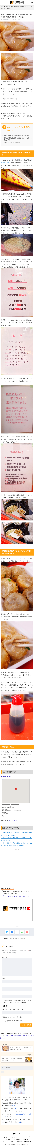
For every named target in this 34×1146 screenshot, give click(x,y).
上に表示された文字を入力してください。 (15, 1009)
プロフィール (24, 1139)
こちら (19, 1122)
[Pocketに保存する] (27, 932)
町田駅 (15, 820)
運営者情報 (20, 1141)
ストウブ (16, 1108)
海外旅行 (8, 1139)
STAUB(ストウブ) (25, 1137)
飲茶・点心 (11, 820)
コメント (5, 957)
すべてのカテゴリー (14, 1137)
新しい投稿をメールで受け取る (12, 1021)
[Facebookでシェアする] (12, 932)
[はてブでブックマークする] (17, 932)
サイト (4, 993)
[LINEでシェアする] (22, 932)
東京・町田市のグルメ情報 (17, 938)
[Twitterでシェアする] (7, 932)
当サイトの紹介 (16, 1139)
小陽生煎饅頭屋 (6, 776)
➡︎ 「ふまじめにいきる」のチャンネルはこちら (15, 896)
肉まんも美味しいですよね (12, 142)
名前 (3, 978)
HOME (18, 1134)
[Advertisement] (17, 868)
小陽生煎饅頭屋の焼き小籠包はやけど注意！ (16, 135)
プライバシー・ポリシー (9, 1141)
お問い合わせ (27, 1141)
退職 (13, 1105)
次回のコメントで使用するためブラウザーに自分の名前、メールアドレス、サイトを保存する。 (17, 1001)
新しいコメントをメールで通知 (12, 1017)
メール (4, 986)
